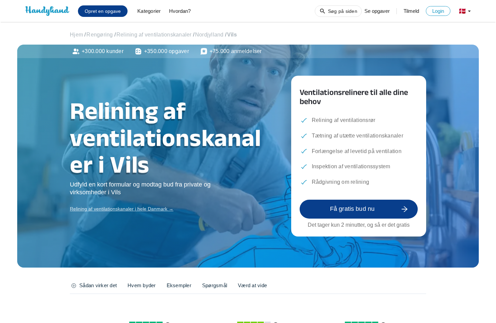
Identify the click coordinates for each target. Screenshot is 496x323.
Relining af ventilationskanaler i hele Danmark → (121, 209)
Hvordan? (180, 11)
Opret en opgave (103, 11)
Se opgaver (377, 11)
